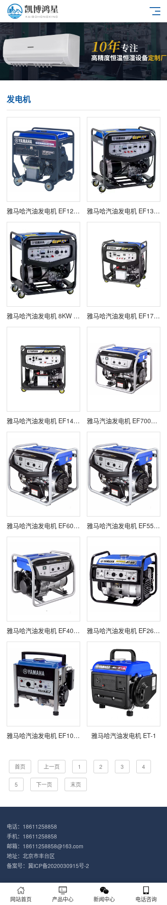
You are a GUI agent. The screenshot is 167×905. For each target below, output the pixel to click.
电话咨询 (146, 899)
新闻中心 (104, 899)
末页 (75, 784)
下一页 (44, 784)
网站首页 (21, 899)
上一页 (52, 766)
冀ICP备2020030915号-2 (58, 865)
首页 (20, 766)
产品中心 (62, 899)
